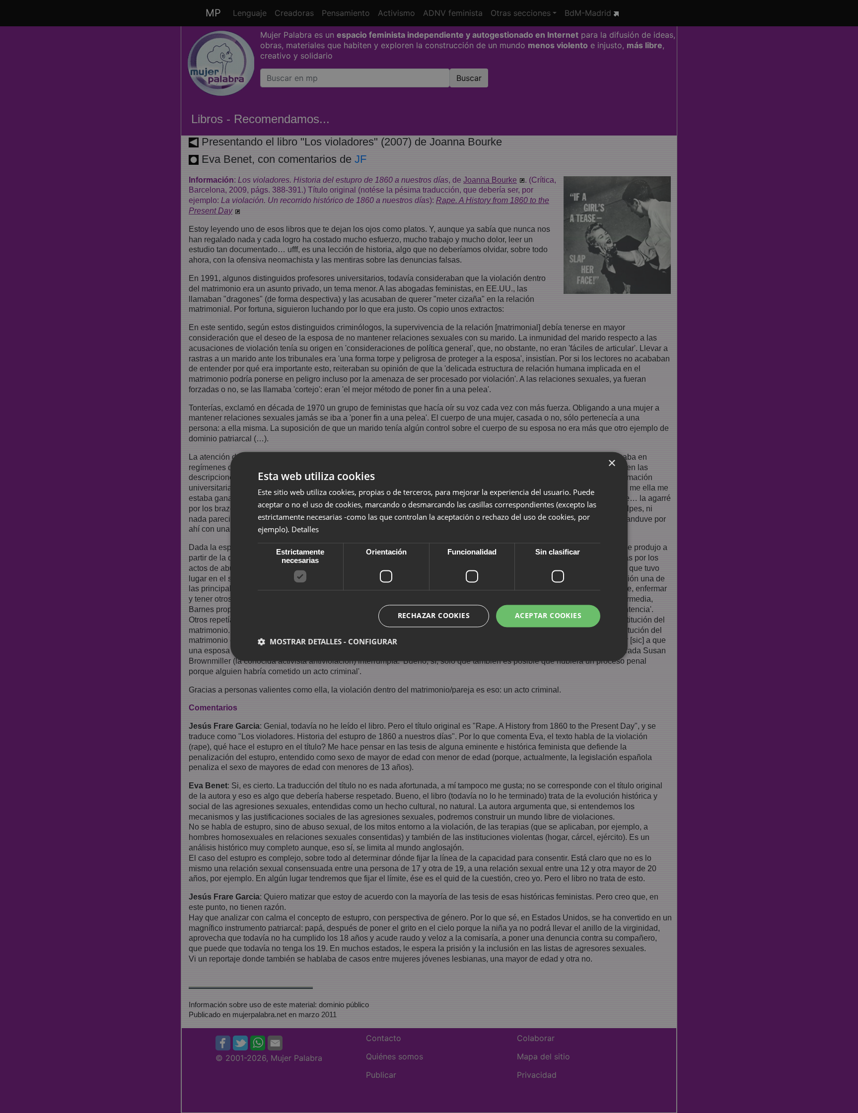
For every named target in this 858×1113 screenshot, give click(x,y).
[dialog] (429, 556)
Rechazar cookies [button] (434, 616)
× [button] (611, 463)
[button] (327, 641)
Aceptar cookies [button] (548, 616)
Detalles (305, 529)
